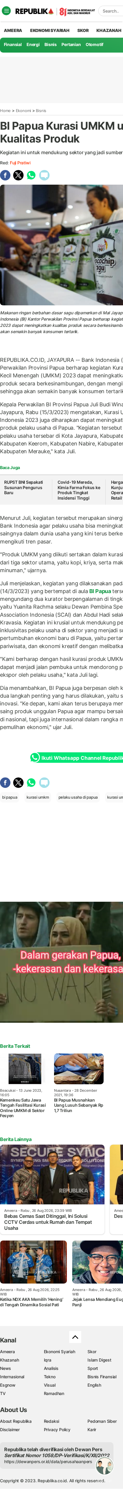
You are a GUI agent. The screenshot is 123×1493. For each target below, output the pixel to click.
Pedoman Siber (101, 1421)
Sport (92, 1368)
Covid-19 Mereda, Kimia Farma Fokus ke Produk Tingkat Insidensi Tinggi (79, 490)
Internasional (12, 1376)
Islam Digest (99, 1359)
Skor (91, 1351)
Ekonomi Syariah (50, 30)
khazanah (108, 30)
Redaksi (51, 1421)
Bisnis (50, 44)
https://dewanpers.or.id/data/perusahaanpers (48, 1461)
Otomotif (94, 44)
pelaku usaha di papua (78, 797)
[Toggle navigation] (6, 11)
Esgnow (8, 1385)
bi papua (9, 797)
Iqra (47, 1359)
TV (3, 1393)
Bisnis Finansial (101, 1376)
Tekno (50, 1376)
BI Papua (100, 591)
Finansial (13, 44)
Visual (50, 1385)
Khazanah (9, 1359)
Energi (33, 44)
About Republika (16, 1421)
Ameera (7, 1351)
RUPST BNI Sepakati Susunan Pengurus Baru (23, 487)
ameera (13, 30)
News (5, 1368)
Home (5, 110)
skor (82, 30)
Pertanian (71, 44)
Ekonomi (23, 110)
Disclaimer (10, 1429)
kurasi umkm (38, 797)
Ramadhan (54, 1393)
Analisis (51, 1368)
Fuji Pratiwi (20, 162)
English (94, 1385)
